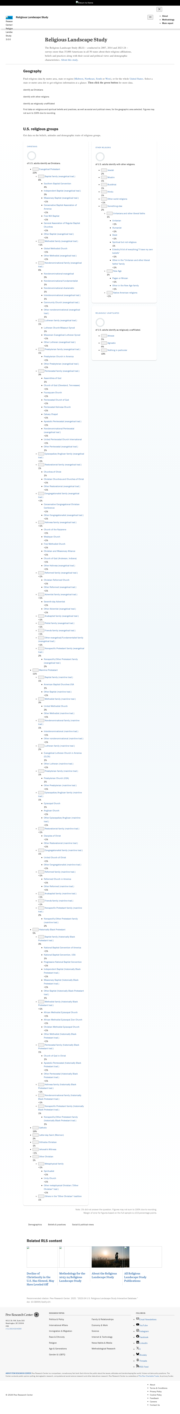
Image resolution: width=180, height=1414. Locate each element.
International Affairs (58, 1325)
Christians (32, 146)
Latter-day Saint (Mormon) (51, 1135)
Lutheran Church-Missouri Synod (59, 327)
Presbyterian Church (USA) (56, 778)
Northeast (89, 78)
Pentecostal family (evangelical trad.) (62, 370)
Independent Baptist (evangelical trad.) (62, 190)
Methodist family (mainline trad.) (60, 698)
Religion (53, 1342)
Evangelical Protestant (49, 169)
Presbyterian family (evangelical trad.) (62, 349)
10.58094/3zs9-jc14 (40, 1301)
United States (136, 78)
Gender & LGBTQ (57, 1354)
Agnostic (112, 342)
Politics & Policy (56, 1319)
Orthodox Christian (48, 1142)
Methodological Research (103, 1348)
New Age (117, 271)
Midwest (79, 78)
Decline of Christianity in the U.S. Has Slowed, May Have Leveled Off (40, 1278)
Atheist (111, 335)
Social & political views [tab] (83, 1224)
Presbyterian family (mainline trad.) (61, 771)
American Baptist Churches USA (59, 684)
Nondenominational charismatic (59, 288)
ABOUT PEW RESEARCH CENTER (18, 1373)
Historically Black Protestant (52, 929)
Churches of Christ (52, 471)
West (107, 78)
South (99, 78)
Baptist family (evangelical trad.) (60, 176)
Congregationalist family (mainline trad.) (64, 850)
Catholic (43, 1127)
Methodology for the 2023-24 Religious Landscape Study (72, 1277)
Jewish (111, 170)
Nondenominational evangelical (59, 273)
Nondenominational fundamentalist (61, 280)
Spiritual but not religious (124, 242)
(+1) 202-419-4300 (14, 1329)
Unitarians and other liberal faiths (129, 213)
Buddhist (112, 184)
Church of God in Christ (55, 1055)
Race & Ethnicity (57, 1336)
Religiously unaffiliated (107, 313)
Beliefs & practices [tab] (57, 1224)
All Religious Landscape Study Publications (135, 1277)
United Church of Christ (55, 857)
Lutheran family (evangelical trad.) (61, 320)
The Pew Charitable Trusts (149, 1376)
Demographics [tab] (35, 1224)
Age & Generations (58, 1348)
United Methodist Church (56, 706)
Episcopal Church (52, 803)
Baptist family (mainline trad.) (59, 677)
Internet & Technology (102, 1336)
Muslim (111, 177)
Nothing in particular (117, 350)
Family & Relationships (102, 1319)
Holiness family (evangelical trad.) (60, 522)
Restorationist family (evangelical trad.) (63, 464)
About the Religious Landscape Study (104, 1275)
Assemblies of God (52, 378)
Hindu (110, 191)
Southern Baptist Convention (57, 183)
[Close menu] (159, 9)
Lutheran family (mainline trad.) (60, 745)
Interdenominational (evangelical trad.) (62, 295)
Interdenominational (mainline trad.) (61, 731)
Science (95, 1331)
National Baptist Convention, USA (60, 954)
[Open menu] (150, 17)
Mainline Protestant (48, 670)
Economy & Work (100, 1325)
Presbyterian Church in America (59, 356)
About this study (69, 59)
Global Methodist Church (55, 248)
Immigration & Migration (60, 1331)
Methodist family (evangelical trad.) (61, 241)
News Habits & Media (102, 1342)
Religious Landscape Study (32, 17)
